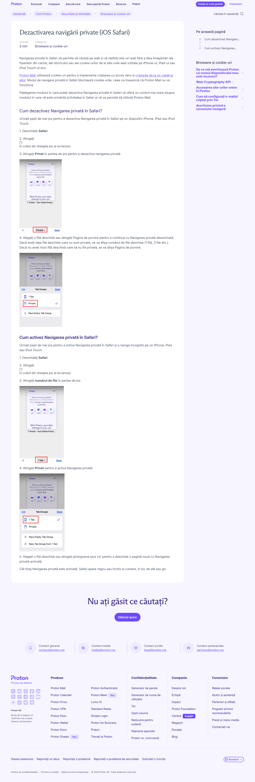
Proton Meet (99, 695)
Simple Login (99, 716)
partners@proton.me (210, 650)
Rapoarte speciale (143, 731)
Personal (36, 4)
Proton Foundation (184, 709)
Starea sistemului (22, 759)
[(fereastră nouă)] (13, 691)
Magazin (177, 722)
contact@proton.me (52, 650)
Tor (133, 706)
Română (234, 759)
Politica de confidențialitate (24, 772)
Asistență (19, 14)
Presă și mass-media (225, 720)
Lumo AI (96, 702)
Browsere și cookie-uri (115, 14)
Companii (54, 4)
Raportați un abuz (48, 759)
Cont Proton (43, 14)
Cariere (176, 716)
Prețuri (136, 4)
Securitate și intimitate (76, 14)
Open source (139, 713)
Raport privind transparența (74, 772)
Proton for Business (103, 722)
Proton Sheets (60, 736)
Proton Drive (59, 702)
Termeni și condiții (49, 772)
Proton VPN (58, 709)
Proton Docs (59, 729)
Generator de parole (144, 688)
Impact (176, 702)
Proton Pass (58, 716)
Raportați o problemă (76, 759)
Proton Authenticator (104, 688)
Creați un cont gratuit (210, 4)
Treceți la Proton (101, 736)
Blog (174, 736)
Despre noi (179, 688)
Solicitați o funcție (153, 759)
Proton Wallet (59, 722)
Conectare (236, 4)
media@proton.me (104, 650)
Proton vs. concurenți (145, 738)
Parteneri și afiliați (223, 702)
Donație (177, 729)
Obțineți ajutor (127, 617)
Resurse (121, 4)
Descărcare (73, 4)
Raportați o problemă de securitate (116, 759)
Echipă (176, 695)
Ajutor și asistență (223, 695)
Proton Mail (58, 688)
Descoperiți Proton (98, 4)
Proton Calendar (61, 695)
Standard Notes (101, 709)
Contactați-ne (221, 727)
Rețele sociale (221, 688)
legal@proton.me (155, 650)
